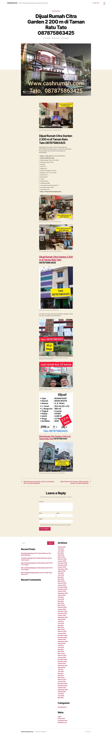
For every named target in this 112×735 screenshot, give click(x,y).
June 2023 (61, 623)
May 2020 (61, 697)
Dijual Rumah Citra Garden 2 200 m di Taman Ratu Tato (56, 258)
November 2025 (62, 565)
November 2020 (62, 685)
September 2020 (63, 689)
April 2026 (61, 555)
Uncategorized (56, 11)
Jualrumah (48, 38)
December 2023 (62, 611)
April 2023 (61, 627)
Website (40, 519)
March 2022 (61, 653)
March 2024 (61, 605)
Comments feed (62, 720)
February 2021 (62, 679)
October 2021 (62, 663)
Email (58, 513)
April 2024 (61, 603)
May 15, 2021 (56, 38)
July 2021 (60, 669)
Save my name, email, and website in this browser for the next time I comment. (55, 524)
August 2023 (61, 619)
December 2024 (62, 587)
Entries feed (61, 718)
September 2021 (62, 665)
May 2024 (61, 601)
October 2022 (62, 639)
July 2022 (61, 645)
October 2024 (62, 591)
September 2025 (63, 569)
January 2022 (62, 657)
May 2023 (61, 625)
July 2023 (61, 621)
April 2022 (61, 651)
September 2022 (63, 641)
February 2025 (62, 583)
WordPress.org (62, 722)
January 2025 (62, 585)
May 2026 (61, 553)
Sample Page (96, 2)
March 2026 (61, 557)
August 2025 (61, 571)
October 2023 (62, 615)
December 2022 (62, 635)
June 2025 (61, 575)
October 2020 (62, 687)
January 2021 (62, 681)
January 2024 (62, 609)
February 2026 (62, 559)
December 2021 (62, 659)
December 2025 (62, 563)
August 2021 (61, 667)
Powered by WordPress (40, 731)
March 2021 (61, 677)
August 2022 (61, 643)
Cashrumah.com (12, 3)
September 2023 (63, 617)
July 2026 (61, 549)
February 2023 (62, 631)
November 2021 (62, 661)
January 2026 (62, 561)
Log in (59, 716)
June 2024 (61, 599)
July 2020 (61, 693)
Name (40, 513)
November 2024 (62, 589)
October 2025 (62, 567)
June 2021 (61, 671)
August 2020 (61, 691)
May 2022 (61, 649)
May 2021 (60, 673)
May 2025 (61, 577)
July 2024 (61, 597)
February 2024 (62, 607)
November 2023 (62, 613)
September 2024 (63, 593)
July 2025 (61, 573)
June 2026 (61, 551)
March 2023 (61, 629)
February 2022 (62, 655)
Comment (41, 501)
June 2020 (61, 695)
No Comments (66, 38)
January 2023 (62, 633)
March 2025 (61, 581)
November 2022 (62, 637)
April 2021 (61, 675)
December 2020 (62, 683)
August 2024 (61, 595)
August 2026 (61, 547)
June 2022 (61, 647)
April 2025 (61, 579)
